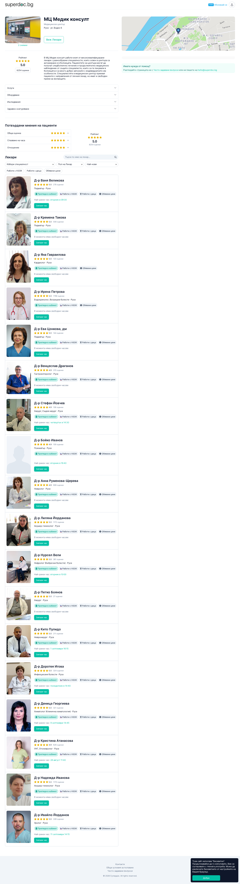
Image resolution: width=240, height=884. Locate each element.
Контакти (120, 864)
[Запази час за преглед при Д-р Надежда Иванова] (61, 790)
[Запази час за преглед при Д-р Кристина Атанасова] (61, 753)
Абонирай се (218, 4)
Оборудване (13, 95)
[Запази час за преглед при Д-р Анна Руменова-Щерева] (61, 493)
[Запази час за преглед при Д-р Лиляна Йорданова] (61, 530)
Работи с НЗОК (14, 170)
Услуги (10, 88)
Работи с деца (34, 170)
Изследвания (13, 102)
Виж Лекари (53, 39)
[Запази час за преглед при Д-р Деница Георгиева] (61, 716)
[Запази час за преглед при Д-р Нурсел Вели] (61, 568)
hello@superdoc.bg (207, 70)
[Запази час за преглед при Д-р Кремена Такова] (61, 230)
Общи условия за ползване (120, 867)
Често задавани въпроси (166, 70)
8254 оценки (23, 70)
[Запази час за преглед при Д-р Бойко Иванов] (61, 455)
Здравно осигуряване (18, 109)
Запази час (41, 205)
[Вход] (232, 5)
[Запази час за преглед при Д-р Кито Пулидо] (61, 642)
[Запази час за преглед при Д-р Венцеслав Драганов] (61, 378)
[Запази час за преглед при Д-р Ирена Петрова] (61, 304)
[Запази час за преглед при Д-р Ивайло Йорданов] (61, 827)
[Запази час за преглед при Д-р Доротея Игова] (61, 679)
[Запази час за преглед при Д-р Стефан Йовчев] (61, 416)
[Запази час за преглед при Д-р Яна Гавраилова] (61, 267)
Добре (206, 878)
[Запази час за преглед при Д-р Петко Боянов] (61, 605)
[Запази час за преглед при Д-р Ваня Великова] (61, 193)
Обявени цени (53, 170)
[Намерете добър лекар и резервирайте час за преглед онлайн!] (19, 4)
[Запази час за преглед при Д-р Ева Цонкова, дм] (61, 341)
